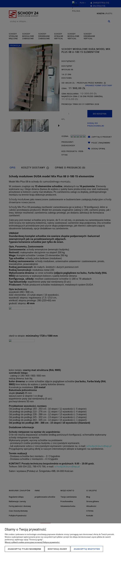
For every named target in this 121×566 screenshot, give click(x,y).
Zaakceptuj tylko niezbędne (24, 549)
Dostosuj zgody (57, 549)
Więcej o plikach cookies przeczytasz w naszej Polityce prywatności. (32, 542)
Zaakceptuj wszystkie (87, 549)
